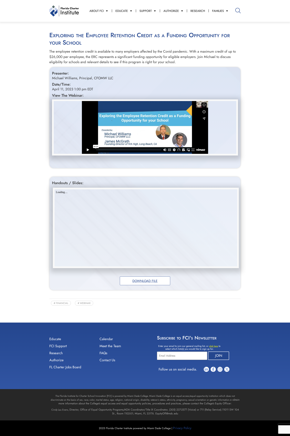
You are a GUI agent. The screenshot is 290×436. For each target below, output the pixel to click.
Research (56, 353)
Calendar (106, 338)
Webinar (85, 303)
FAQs (103, 353)
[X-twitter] (226, 369)
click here (213, 346)
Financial (62, 303)
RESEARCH (197, 11)
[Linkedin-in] (206, 369)
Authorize (56, 360)
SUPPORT (145, 11)
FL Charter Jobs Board (65, 367)
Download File (145, 280)
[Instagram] (220, 369)
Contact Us (107, 360)
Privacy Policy (182, 428)
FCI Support (58, 346)
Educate (55, 338)
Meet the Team (110, 346)
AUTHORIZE (171, 11)
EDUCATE (121, 11)
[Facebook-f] (213, 369)
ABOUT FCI (96, 11)
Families (218, 11)
